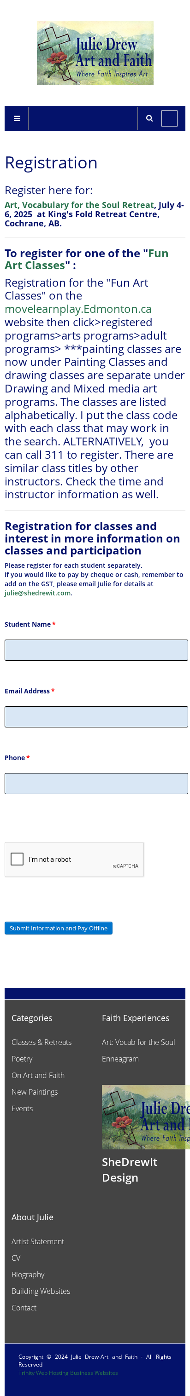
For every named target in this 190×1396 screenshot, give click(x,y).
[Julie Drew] (95, 53)
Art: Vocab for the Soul (138, 1042)
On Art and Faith (38, 1075)
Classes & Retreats (41, 1042)
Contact (24, 1308)
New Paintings (35, 1092)
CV (16, 1258)
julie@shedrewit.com (38, 592)
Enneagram (120, 1059)
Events (22, 1108)
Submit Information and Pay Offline (58, 928)
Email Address (30, 690)
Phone (17, 757)
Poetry (22, 1059)
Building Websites (41, 1291)
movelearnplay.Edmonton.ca (78, 308)
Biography (28, 1274)
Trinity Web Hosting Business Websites (68, 1373)
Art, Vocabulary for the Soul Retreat (79, 204)
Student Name (30, 624)
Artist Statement (38, 1241)
